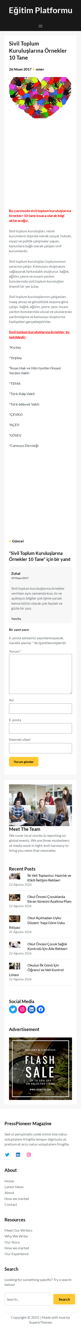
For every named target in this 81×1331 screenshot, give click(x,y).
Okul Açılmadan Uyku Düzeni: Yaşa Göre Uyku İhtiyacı (37, 922)
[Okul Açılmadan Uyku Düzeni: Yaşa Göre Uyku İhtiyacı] (16, 919)
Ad (11, 700)
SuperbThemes (40, 1322)
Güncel (18, 541)
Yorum (15, 651)
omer (40, 69)
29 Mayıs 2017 (20, 578)
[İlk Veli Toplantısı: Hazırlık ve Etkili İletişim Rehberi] (16, 877)
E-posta (15, 720)
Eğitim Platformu (40, 10)
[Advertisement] (40, 161)
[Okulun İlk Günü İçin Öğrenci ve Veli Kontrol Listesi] (16, 967)
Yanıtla (16, 619)
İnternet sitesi (19, 739)
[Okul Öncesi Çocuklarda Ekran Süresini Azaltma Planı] (16, 898)
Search (64, 1299)
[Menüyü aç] (40, 26)
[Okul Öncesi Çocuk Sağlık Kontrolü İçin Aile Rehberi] (16, 945)
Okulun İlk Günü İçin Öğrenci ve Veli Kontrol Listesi (36, 970)
